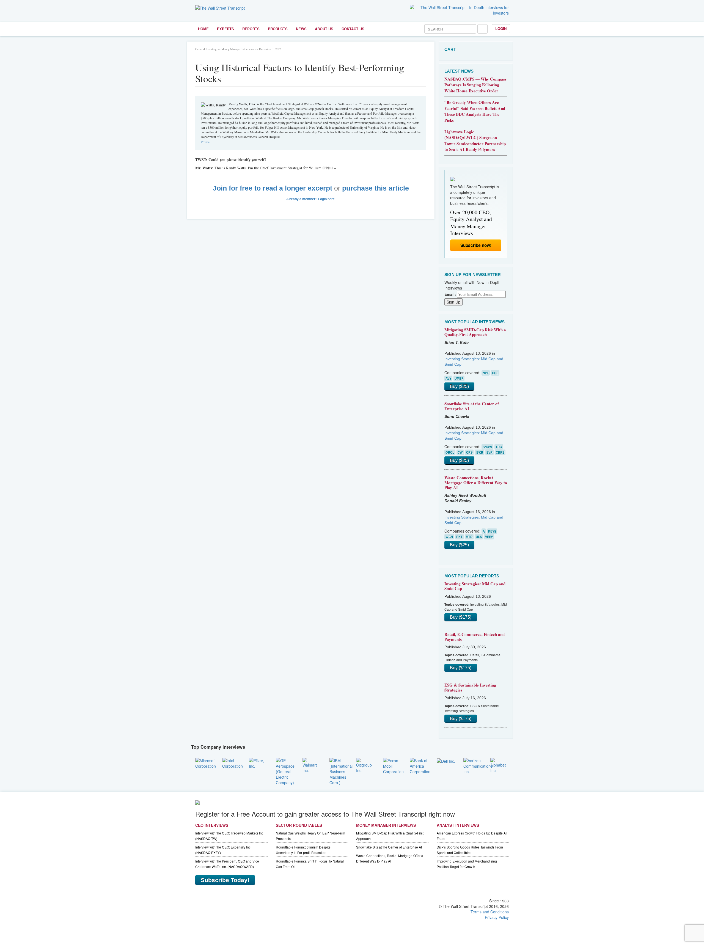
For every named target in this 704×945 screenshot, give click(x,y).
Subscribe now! (475, 245)
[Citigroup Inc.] (365, 764)
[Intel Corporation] (232, 762)
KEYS (492, 531)
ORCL (450, 452)
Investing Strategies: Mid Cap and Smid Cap (474, 586)
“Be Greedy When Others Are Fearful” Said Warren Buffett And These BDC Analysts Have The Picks (474, 111)
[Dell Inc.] (446, 760)
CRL (495, 373)
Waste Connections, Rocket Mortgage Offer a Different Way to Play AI (475, 482)
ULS (479, 537)
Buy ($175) (460, 617)
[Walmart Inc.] (311, 764)
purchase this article (375, 188)
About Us (324, 28)
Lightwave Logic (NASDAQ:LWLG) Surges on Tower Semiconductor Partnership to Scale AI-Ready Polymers (475, 140)
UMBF (459, 378)
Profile (205, 142)
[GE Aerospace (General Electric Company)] (285, 770)
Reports (251, 28)
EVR (489, 452)
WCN (449, 537)
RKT (459, 537)
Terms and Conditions (490, 911)
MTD (469, 537)
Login (501, 28)
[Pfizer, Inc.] (258, 762)
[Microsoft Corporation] (205, 762)
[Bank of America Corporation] (420, 765)
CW (460, 452)
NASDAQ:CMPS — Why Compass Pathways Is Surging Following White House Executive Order (475, 85)
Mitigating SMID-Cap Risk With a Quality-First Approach (475, 332)
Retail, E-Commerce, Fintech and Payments (474, 636)
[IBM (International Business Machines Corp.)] (341, 770)
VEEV (489, 537)
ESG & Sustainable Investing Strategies (470, 687)
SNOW (487, 447)
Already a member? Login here (311, 199)
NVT (486, 373)
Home (203, 28)
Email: (450, 294)
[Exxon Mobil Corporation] (393, 765)
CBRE (500, 452)
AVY (448, 378)
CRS (469, 452)
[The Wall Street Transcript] (220, 7)
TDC (499, 447)
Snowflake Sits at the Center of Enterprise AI (471, 406)
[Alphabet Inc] (499, 764)
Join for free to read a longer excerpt (272, 188)
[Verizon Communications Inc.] (478, 765)
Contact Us (353, 28)
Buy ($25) (459, 386)
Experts (225, 28)
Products (278, 28)
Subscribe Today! (225, 880)
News (301, 28)
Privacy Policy (497, 917)
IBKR (479, 452)
